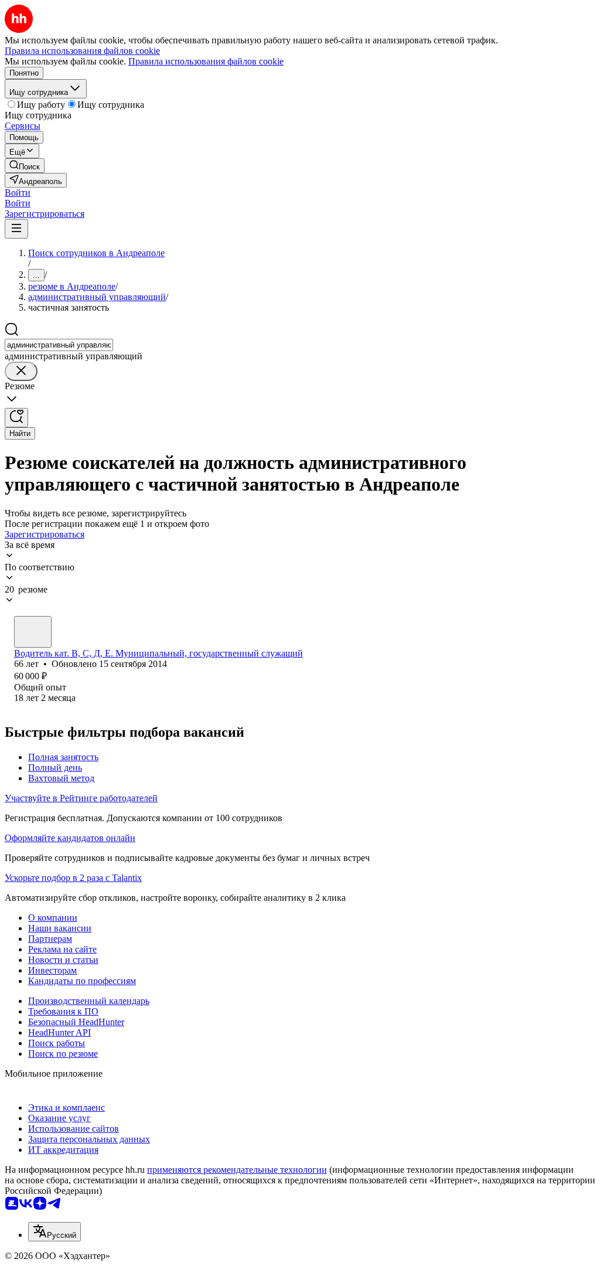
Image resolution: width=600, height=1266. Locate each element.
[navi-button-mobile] (16, 229)
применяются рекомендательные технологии (237, 1170)
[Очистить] (21, 371)
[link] (25, 165)
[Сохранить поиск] (16, 417)
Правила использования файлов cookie (206, 61)
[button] (17, 193)
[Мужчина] (33, 632)
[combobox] (59, 345)
